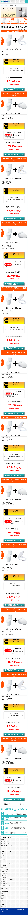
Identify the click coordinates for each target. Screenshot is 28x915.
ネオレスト (3, 847)
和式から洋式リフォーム (7, 888)
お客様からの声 (5, 883)
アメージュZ (4, 855)
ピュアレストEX (5, 843)
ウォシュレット (5, 848)
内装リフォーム (5, 887)
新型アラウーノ (5, 867)
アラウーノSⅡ (4, 869)
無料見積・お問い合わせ (7, 899)
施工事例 (3, 881)
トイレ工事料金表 (5, 885)
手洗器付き (20, 804)
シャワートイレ (5, 861)
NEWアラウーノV (5, 871)
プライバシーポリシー (6, 900)
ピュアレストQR (5, 841)
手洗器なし (7, 804)
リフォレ (3, 859)
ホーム (2, 5)
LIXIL (2, 853)
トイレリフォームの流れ (7, 879)
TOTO (2, 839)
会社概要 (3, 895)
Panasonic (3, 865)
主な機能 (8, 135)
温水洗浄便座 (4, 873)
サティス (3, 857)
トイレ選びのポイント (6, 877)
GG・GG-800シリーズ (6, 845)
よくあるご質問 (5, 897)
